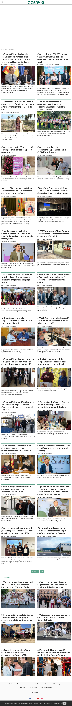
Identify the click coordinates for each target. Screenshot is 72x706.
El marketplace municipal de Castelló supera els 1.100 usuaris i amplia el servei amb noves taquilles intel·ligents (18, 235)
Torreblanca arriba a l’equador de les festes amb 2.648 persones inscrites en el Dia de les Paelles (17, 585)
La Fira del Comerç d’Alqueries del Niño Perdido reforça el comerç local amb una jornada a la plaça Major (16, 278)
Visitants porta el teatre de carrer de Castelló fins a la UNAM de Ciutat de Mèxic (54, 617)
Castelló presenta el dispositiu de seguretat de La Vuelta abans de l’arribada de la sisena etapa (53, 585)
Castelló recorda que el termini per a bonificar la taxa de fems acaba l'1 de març (53, 448)
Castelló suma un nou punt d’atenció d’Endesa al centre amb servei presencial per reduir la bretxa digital (54, 278)
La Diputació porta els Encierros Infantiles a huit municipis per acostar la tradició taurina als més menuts (17, 619)
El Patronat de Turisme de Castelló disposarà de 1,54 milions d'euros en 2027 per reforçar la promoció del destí (17, 105)
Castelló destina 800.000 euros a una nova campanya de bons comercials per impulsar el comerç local (53, 58)
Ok (64, 703)
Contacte (9, 684)
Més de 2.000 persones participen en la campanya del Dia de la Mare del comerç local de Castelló (16, 190)
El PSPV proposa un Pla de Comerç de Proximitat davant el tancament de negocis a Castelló (53, 233)
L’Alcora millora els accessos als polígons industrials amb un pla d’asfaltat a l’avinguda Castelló (51, 530)
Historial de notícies (23, 684)
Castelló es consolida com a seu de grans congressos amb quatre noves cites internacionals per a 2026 (17, 530)
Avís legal (22, 687)
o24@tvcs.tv (36, 692)
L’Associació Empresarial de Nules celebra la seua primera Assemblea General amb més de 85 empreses (53, 190)
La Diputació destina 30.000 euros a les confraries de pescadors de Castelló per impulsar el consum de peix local (17, 406)
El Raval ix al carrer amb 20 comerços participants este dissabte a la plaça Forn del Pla (51, 104)
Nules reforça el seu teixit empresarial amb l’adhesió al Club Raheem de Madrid (16, 320)
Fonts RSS (36, 684)
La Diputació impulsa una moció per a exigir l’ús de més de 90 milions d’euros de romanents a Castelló (17, 361)
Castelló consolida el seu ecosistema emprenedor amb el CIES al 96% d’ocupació (52, 149)
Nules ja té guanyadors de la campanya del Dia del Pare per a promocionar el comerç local (51, 361)
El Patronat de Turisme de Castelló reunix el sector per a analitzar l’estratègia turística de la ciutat (53, 404)
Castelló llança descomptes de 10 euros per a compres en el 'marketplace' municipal (16, 489)
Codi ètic (45, 684)
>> (42, 571)
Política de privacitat (59, 684)
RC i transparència (46, 687)
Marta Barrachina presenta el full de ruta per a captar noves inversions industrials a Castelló (16, 448)
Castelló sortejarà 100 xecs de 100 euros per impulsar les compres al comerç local (17, 149)
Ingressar (34, 687)
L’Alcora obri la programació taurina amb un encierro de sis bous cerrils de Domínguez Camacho (53, 652)
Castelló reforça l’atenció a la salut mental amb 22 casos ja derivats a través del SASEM (15, 652)
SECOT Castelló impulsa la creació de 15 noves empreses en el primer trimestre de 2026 (53, 320)
